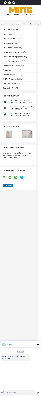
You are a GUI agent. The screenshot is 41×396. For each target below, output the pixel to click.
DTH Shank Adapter (10, 84)
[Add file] (2, 392)
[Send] (38, 392)
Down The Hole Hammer (12, 61)
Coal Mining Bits (9, 88)
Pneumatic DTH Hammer (12, 66)
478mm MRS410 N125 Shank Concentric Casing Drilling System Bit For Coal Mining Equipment (21, 115)
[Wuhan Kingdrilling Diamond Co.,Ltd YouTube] (9, 2)
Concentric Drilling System (24, 24)
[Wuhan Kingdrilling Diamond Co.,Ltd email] (5, 177)
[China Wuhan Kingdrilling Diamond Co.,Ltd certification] (9, 134)
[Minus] (38, 344)
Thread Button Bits (10, 70)
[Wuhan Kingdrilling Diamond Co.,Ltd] (21, 9)
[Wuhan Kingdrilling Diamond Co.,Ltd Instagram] (14, 2)
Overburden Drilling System (13, 52)
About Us (30, 15)
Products (18, 15)
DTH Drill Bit (7, 34)
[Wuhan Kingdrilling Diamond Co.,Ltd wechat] (17, 177)
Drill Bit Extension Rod (11, 79)
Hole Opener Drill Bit (10, 48)
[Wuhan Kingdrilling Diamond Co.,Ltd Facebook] (5, 2)
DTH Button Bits (9, 39)
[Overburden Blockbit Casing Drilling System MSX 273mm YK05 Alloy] (5, 108)
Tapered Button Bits (10, 75)
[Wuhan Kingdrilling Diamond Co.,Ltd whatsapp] (11, 177)
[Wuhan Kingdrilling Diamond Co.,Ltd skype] (23, 177)
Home (9, 15)
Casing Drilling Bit (9, 43)
